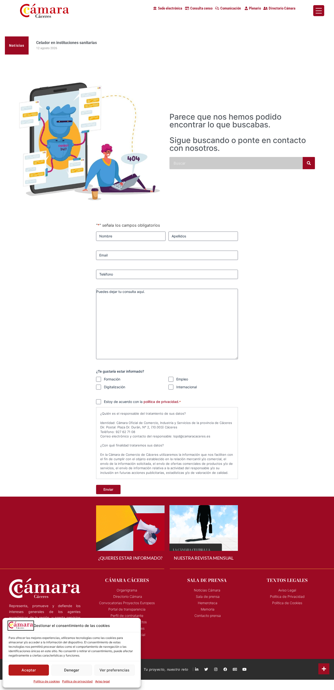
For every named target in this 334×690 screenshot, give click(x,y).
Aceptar (29, 670)
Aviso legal (102, 681)
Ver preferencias (114, 670)
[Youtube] (244, 669)
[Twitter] (206, 669)
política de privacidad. (161, 402)
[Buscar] (309, 163)
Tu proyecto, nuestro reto (166, 669)
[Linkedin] (197, 669)
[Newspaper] (235, 669)
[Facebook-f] (225, 669)
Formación (112, 379)
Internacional (186, 387)
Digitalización (114, 387)
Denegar (71, 670)
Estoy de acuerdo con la (142, 402)
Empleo (182, 379)
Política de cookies (46, 681)
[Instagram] (216, 669)
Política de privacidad (77, 681)
